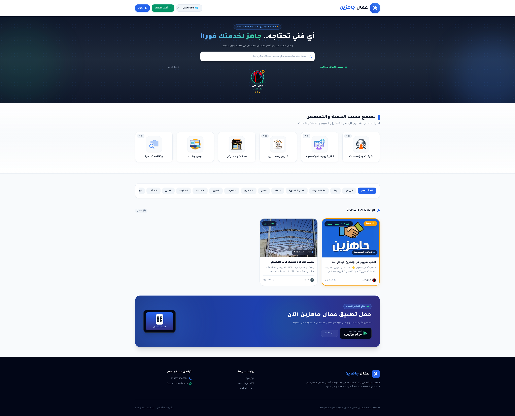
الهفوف (183, 191)
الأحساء (200, 191)
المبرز (168, 191)
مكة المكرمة (318, 191)
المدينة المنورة (296, 191)
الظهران (248, 191)
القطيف (232, 191)
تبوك (139, 191)
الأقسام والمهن (246, 383)
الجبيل (215, 191)
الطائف (153, 191)
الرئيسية (250, 379)
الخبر (264, 191)
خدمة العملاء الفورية (177, 383)
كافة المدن (367, 191)
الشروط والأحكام (165, 408)
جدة (335, 191)
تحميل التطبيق (247, 388)
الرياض (349, 191)
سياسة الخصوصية (144, 408)
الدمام (278, 191)
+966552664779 (179, 379)
